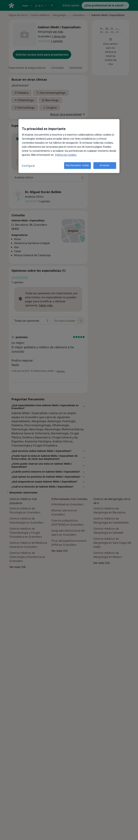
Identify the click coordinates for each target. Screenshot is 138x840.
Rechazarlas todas (77, 165)
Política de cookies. (66, 154)
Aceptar (105, 165)
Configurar (28, 165)
